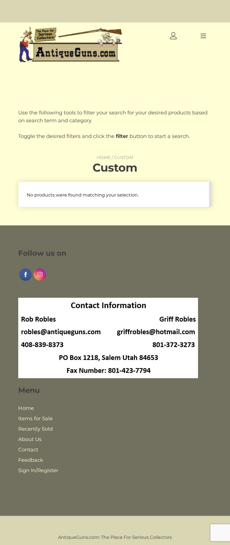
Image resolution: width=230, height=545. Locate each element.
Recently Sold (35, 429)
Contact (28, 450)
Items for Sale (35, 418)
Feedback (30, 460)
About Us (30, 439)
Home (104, 157)
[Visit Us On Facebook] (25, 280)
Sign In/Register (38, 470)
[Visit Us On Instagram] (40, 280)
